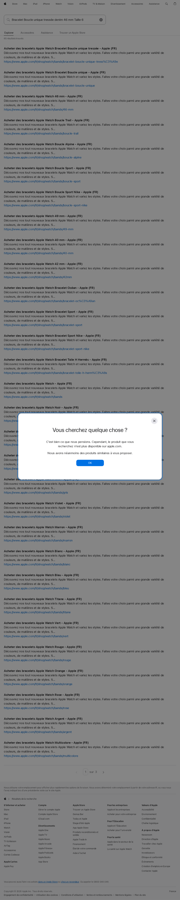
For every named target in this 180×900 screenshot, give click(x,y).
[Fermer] (154, 421)
